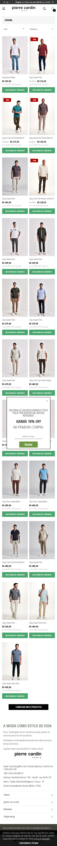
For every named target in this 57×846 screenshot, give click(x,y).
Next (53, 2)
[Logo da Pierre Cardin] (23, 8)
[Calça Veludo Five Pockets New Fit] (42, 116)
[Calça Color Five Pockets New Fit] (15, 116)
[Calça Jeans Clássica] (15, 55)
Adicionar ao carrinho (15, 90)
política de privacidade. (42, 838)
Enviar (28, 444)
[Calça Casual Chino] (42, 55)
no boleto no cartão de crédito (28, 2)
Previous (4, 2)
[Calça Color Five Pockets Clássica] (42, 358)
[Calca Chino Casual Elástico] (15, 480)
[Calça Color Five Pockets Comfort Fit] (42, 176)
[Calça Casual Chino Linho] (42, 601)
